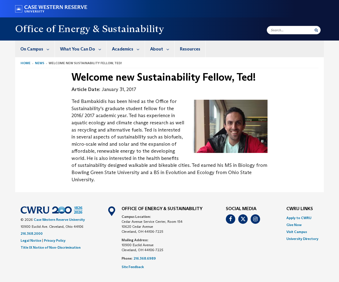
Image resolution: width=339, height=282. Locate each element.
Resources (190, 49)
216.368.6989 (145, 258)
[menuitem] (35, 49)
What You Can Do (77, 49)
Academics (122, 49)
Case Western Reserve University (59, 219)
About (156, 49)
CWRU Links (299, 208)
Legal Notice (31, 240)
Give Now (294, 225)
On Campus (31, 49)
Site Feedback (133, 267)
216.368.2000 (32, 233)
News (39, 63)
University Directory (302, 238)
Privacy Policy (55, 240)
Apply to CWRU (298, 218)
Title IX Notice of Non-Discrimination (51, 247)
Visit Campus (296, 232)
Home (26, 63)
